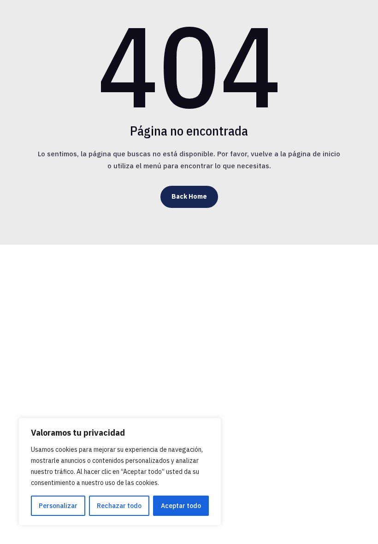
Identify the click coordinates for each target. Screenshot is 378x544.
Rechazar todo (119, 506)
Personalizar (58, 506)
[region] (119, 472)
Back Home (189, 196)
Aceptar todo (181, 506)
